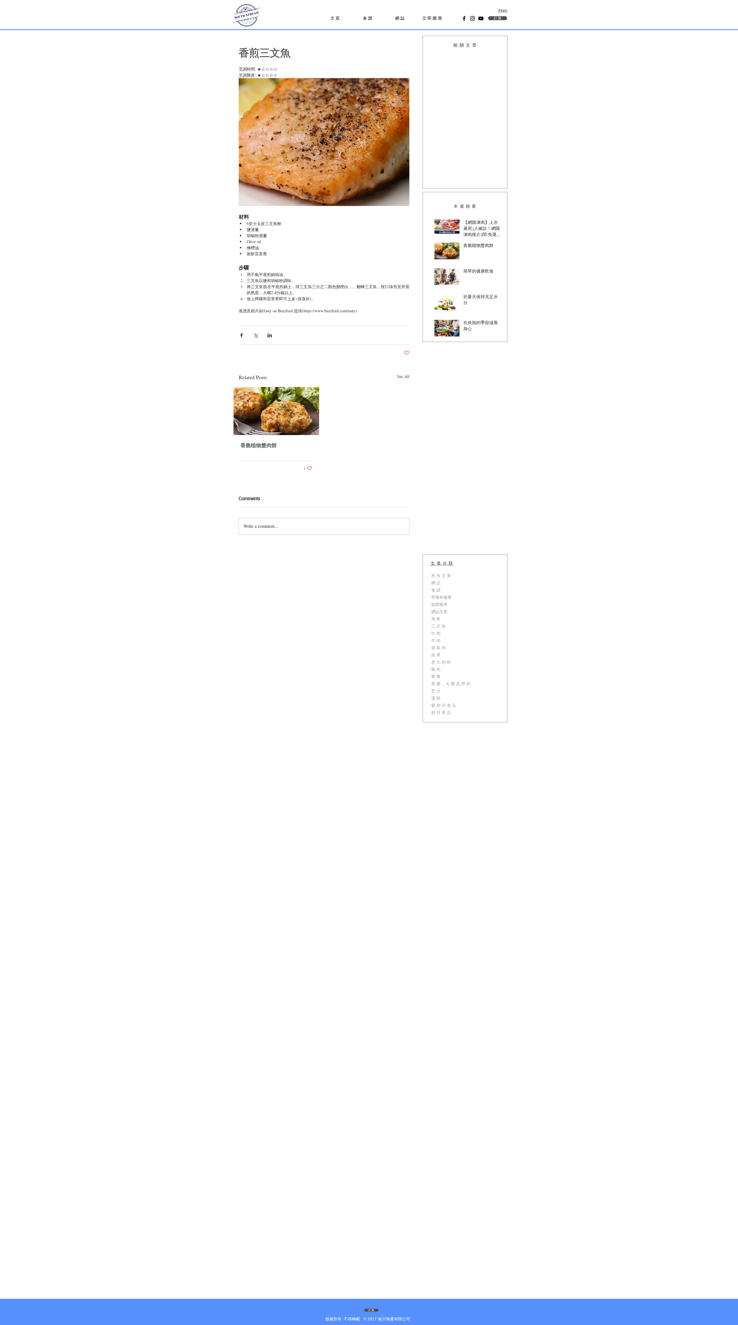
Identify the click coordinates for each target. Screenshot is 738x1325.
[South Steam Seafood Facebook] (464, 18)
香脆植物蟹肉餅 (258, 445)
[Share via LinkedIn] (269, 335)
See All (403, 376)
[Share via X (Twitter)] (255, 335)
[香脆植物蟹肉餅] (276, 411)
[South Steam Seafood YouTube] (481, 18)
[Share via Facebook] (241, 335)
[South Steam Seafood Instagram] (472, 18)
